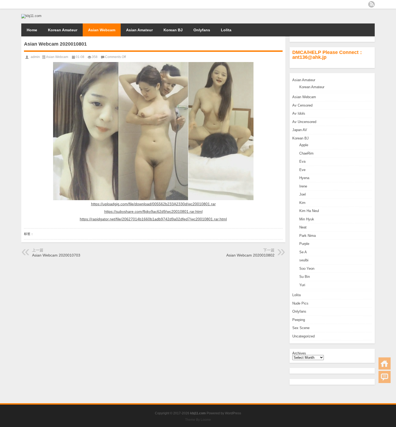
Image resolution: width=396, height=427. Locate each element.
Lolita (226, 30)
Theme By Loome (198, 420)
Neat (303, 227)
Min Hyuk (306, 219)
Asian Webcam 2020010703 (56, 255)
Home (32, 30)
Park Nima (307, 236)
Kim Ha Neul (309, 211)
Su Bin (304, 277)
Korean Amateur (62, 30)
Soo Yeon (306, 269)
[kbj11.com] (31, 16)
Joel (302, 194)
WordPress (233, 413)
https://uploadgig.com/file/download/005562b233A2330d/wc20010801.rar (153, 204)
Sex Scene (301, 328)
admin (35, 57)
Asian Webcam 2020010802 (250, 255)
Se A (303, 252)
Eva (302, 161)
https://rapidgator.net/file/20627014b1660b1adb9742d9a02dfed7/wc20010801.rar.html (153, 219)
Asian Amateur (139, 30)
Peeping (298, 320)
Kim (302, 203)
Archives (299, 353)
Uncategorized (303, 336)
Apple (303, 145)
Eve (302, 170)
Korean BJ (173, 30)
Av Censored (302, 105)
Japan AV (299, 130)
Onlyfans (201, 30)
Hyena (304, 178)
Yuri (302, 285)
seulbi (303, 260)
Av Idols (298, 113)
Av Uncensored (304, 122)
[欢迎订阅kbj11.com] (371, 4)
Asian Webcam (101, 30)
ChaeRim (306, 153)
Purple (304, 244)
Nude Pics (300, 303)
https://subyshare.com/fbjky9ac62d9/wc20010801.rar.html (153, 211)
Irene (303, 186)
